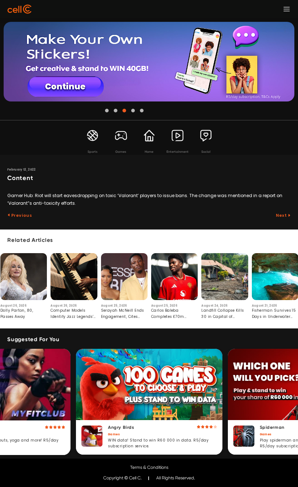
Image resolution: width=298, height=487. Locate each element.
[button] (106, 110)
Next (282, 215)
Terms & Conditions (149, 467)
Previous (21, 215)
